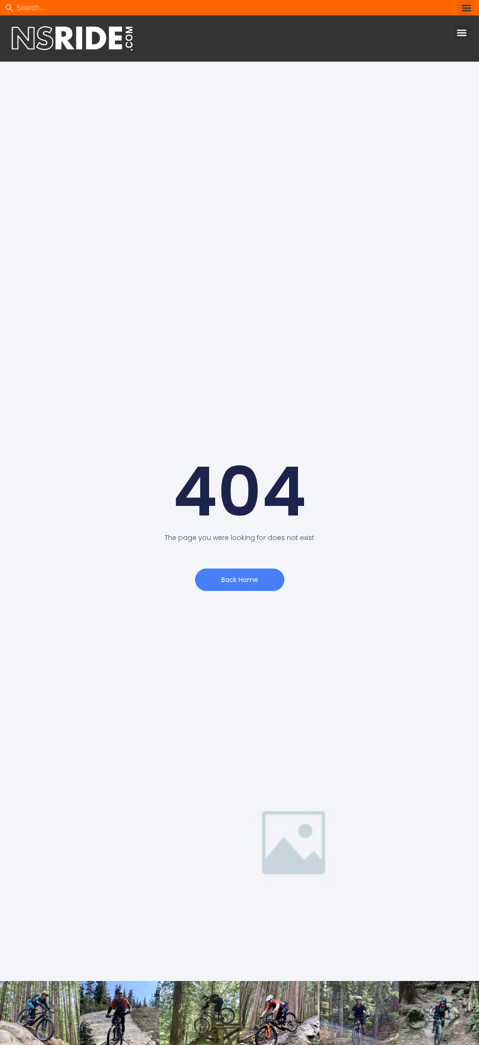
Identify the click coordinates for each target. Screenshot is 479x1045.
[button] (466, 7)
